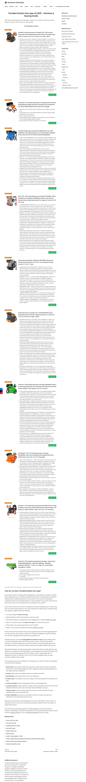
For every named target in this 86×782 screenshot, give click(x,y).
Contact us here (15, 712)
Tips (63, 69)
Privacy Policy (66, 18)
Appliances (65, 67)
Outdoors (65, 77)
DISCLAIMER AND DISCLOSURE (62, 6)
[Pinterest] (1, 393)
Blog (16, 6)
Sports (63, 72)
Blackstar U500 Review (68, 34)
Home (6, 6)
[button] (47, 6)
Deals (21, 6)
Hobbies (64, 75)
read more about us (33, 712)
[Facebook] (1, 389)
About (63, 21)
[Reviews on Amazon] (11, 517)
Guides (26, 6)
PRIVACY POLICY (66, 85)
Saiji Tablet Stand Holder (69, 39)
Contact (64, 23)
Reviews (12, 6)
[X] (1, 391)
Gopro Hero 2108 (66, 36)
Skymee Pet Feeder (67, 31)
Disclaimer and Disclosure (69, 16)
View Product (52, 94)
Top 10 (31, 6)
